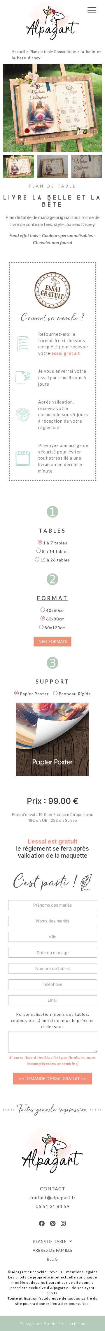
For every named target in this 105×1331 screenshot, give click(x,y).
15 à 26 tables (54, 559)
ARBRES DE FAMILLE (53, 1250)
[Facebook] (41, 1223)
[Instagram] (63, 1223)
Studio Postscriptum (64, 1323)
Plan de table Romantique (52, 51)
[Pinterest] (52, 1223)
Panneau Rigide (74, 693)
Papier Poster (34, 693)
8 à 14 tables (55, 551)
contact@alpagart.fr (52, 1197)
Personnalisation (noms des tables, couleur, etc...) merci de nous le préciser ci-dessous (52, 1020)
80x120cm (54, 627)
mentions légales (82, 1272)
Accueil (18, 51)
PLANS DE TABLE (49, 1241)
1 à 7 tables (54, 542)
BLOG (52, 1259)
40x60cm (55, 610)
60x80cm (55, 618)
